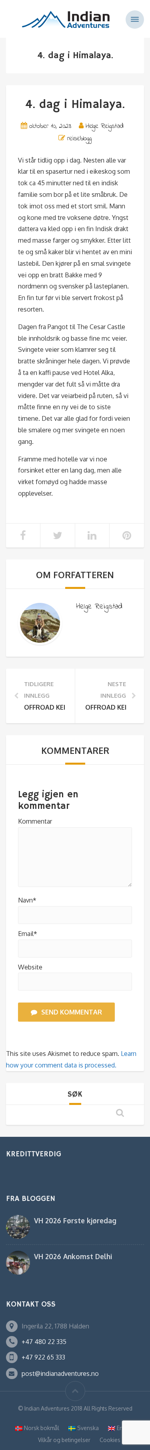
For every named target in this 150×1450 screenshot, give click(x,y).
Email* (27, 934)
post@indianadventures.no (60, 1373)
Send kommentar (71, 1012)
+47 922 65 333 (43, 1357)
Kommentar (35, 821)
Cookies (110, 1439)
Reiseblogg (79, 138)
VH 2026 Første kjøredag (75, 1220)
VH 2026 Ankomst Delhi (73, 1256)
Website (30, 967)
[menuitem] (37, 1428)
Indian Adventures (47, 1408)
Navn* (27, 900)
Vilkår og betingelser (64, 1439)
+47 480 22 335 (44, 1342)
